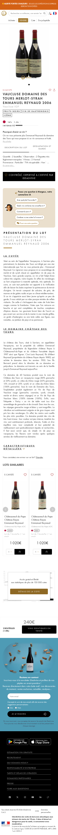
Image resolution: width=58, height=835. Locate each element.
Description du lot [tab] (16, 147)
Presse (10, 783)
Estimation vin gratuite (20, 752)
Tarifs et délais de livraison (22, 773)
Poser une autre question (28, 223)
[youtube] (33, 797)
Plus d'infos (7, 141)
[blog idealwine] (48, 797)
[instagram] (25, 797)
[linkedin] (40, 797)
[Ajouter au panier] (19, 552)
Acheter (11, 20)
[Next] (52, 509)
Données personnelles (46, 810)
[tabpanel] (29, 161)
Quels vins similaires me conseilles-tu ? (31, 205)
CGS (37, 811)
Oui (11, 707)
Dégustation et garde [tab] (42, 147)
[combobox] (10, 552)
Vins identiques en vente (39, 629)
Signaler (39, 457)
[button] (27, 53)
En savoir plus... (8, 165)
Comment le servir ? (24, 211)
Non (19, 707)
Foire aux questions (18, 788)
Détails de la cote (29, 591)
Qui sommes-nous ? (17, 762)
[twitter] (17, 797)
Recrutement (14, 757)
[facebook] (10, 797)
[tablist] (29, 147)
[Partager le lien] (54, 90)
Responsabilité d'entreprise (21, 768)
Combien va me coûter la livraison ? (30, 217)
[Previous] (5, 509)
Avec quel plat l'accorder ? (26, 200)
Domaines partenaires (19, 778)
